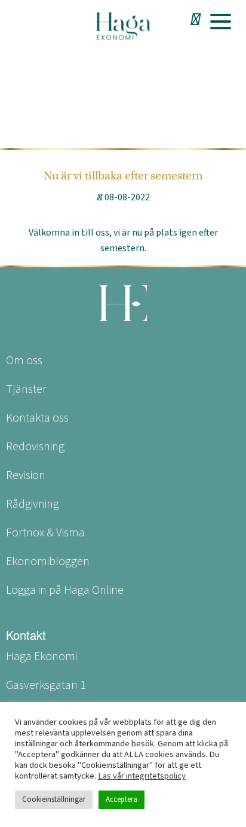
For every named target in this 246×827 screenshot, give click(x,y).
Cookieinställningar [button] (53, 799)
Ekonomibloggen (48, 561)
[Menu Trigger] (220, 21)
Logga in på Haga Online (65, 590)
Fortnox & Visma (45, 532)
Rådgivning (32, 504)
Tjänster (26, 389)
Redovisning (35, 446)
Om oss (24, 360)
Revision (25, 475)
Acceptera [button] (121, 799)
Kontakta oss (37, 418)
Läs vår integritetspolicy (142, 776)
